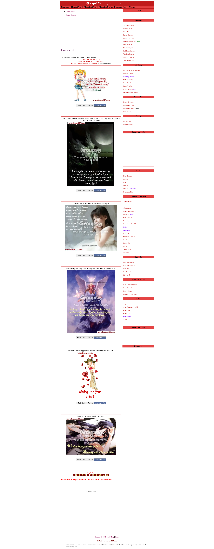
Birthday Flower (128, 83)
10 (100, 475)
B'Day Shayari (129, 89)
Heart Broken (127, 176)
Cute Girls (126, 313)
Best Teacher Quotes (130, 285)
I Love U (126, 186)
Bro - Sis (126, 268)
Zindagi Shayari (128, 60)
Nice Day (126, 233)
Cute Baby (127, 310)
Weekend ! (126, 253)
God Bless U (127, 217)
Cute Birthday (128, 80)
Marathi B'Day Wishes (130, 92)
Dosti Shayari (71, 11)
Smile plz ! (127, 243)
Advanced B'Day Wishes (131, 70)
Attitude (126, 205)
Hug (124, 182)
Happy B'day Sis (128, 262)
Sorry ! (125, 246)
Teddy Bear (127, 320)
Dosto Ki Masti (128, 102)
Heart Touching (128, 38)
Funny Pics (121, 7)
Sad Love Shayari (129, 51)
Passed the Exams (129, 288)
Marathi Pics (90, 7)
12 (107, 475)
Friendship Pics (128, 105)
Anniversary (127, 202)
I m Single (126, 240)
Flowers (128, 214)
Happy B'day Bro (129, 265)
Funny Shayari (71, 15)
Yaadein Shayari (128, 54)
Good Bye (126, 221)
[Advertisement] (73, 32)
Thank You (127, 249)
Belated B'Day (128, 73)
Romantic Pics (128, 192)
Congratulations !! (129, 211)
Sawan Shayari (128, 48)
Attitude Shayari (128, 25)
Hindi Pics (76, 7)
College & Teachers (129, 294)
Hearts (125, 179)
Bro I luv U (127, 272)
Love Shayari (127, 44)
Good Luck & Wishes (130, 224)
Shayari (65, 7)
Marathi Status (106, 7)
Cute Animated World (130, 307)
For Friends (127, 112)
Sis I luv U (126, 275)
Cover (132, 7)
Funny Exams (128, 125)
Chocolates (127, 208)
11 (104, 475)
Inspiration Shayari (131, 41)
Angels (125, 304)
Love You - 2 (67, 50)
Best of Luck (127, 291)
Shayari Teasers (128, 57)
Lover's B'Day (128, 86)
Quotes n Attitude (129, 237)
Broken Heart (129, 29)
